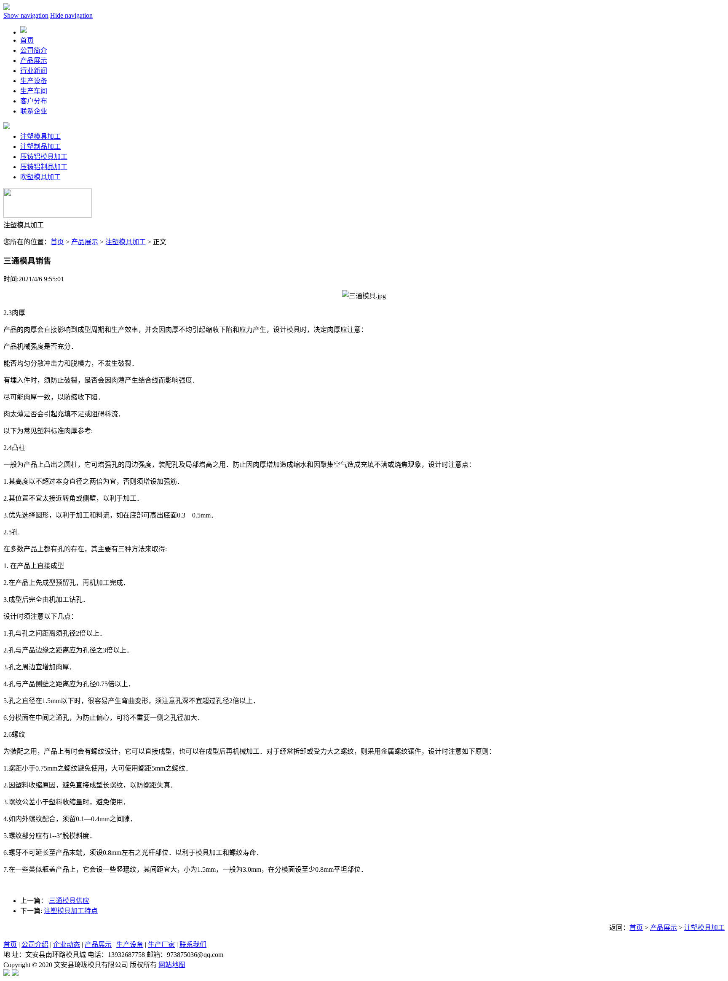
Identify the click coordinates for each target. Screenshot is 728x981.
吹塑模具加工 (40, 177)
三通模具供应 (69, 900)
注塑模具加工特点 (71, 910)
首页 (57, 241)
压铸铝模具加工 (43, 156)
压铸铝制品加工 (43, 166)
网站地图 (171, 964)
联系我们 (192, 944)
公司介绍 (34, 944)
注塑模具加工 (40, 136)
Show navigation (25, 15)
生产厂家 (161, 944)
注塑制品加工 (40, 146)
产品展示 (84, 241)
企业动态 (66, 944)
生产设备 (129, 944)
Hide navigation (71, 15)
